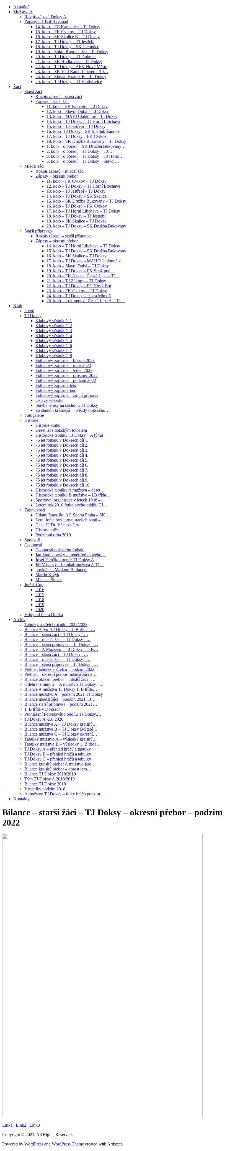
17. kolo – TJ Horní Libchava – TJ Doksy (83, 211)
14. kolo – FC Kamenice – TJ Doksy (67, 26)
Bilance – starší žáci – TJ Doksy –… (56, 634)
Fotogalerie (34, 415)
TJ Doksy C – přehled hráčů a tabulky (57, 759)
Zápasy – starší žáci (52, 101)
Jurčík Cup (33, 584)
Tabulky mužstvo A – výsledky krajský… (60, 739)
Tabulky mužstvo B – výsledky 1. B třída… (62, 744)
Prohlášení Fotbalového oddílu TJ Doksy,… (62, 714)
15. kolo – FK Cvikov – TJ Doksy (65, 31)
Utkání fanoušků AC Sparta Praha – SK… (72, 515)
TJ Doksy (33, 315)
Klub (17, 305)
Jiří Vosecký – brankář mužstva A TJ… (69, 564)
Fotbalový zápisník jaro (55, 390)
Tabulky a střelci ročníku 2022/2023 (55, 624)
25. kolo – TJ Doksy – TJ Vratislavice (68, 81)
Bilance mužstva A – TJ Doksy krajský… (60, 724)
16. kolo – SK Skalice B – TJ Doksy (67, 36)
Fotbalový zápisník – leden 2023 (63, 370)
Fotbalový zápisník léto (55, 385)
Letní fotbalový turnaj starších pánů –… (70, 520)
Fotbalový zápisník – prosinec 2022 (66, 375)
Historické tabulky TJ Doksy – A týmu (69, 435)
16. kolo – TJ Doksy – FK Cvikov (77, 206)
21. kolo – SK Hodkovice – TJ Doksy (68, 61)
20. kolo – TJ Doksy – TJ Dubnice (65, 56)
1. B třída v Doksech (42, 709)
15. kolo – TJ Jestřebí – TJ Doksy (76, 126)
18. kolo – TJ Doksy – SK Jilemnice (67, 46)
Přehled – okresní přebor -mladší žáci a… (60, 674)
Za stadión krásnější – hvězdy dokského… (72, 410)
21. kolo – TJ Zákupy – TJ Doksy (76, 280)
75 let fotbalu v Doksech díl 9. (61, 480)
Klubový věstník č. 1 (53, 320)
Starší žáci (33, 91)
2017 (39, 594)
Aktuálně (21, 6)
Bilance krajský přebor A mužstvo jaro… (60, 764)
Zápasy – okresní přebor (56, 176)
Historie (31, 420)
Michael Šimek (48, 579)
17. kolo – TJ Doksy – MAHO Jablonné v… (86, 260)
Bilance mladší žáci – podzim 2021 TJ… (60, 699)
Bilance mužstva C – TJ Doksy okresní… (60, 734)
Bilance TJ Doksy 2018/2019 (50, 774)
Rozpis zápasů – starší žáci (58, 96)
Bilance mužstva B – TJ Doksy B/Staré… (60, 729)
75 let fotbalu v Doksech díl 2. (61, 445)
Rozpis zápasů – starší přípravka (63, 236)
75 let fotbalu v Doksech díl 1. (61, 440)
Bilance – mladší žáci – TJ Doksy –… (57, 639)
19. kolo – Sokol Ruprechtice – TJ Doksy (71, 51)
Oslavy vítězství (49, 400)
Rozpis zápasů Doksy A (45, 16)
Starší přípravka (38, 231)
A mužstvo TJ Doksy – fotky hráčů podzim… (64, 794)
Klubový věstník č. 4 (53, 335)
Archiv (19, 619)
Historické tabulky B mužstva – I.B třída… (72, 495)
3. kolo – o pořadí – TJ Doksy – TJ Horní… (85, 156)
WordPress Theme (68, 1144)
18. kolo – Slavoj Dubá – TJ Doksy (78, 265)
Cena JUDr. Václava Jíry (57, 525)
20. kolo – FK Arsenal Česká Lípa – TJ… (83, 275)
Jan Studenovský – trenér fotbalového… (70, 554)
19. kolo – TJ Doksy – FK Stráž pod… (81, 270)
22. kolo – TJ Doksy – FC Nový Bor (79, 285)
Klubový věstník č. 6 (53, 345)
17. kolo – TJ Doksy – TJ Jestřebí (64, 41)
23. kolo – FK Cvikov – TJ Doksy (77, 290)
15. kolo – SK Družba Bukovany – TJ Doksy (86, 201)
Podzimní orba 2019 (53, 534)
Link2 (21, 1125)
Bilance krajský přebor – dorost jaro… (57, 769)
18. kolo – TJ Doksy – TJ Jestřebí (76, 216)
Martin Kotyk (47, 574)
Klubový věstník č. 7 (53, 350)
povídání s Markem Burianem (61, 569)
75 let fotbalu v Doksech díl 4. (61, 455)
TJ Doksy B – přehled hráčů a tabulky (57, 754)
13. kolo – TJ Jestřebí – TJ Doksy (76, 191)
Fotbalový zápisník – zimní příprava (66, 395)
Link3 (34, 1125)
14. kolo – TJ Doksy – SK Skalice (77, 196)
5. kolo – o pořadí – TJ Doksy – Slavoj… (83, 161)
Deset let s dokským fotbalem (61, 430)
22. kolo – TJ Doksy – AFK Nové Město (71, 66)
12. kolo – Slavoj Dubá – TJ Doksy (78, 111)
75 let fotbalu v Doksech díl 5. (61, 460)
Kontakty (21, 798)
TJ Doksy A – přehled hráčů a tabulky (57, 749)
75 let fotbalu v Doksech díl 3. (61, 450)
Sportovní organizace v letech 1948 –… (70, 500)
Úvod (29, 310)
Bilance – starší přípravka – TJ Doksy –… (61, 644)
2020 (39, 609)
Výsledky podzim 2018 (44, 789)
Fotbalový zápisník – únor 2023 (63, 365)
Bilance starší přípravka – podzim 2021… (60, 704)
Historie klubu (47, 425)
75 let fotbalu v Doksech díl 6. (61, 465)
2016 (39, 589)
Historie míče (47, 529)
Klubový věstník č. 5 (53, 340)
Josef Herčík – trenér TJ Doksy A (64, 559)
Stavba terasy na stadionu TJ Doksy (66, 405)
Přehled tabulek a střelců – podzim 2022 (59, 669)
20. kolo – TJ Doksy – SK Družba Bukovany (86, 226)
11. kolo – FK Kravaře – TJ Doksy (77, 106)
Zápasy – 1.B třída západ (46, 21)
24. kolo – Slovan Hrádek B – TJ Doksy (70, 76)
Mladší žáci (34, 166)
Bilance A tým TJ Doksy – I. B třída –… (59, 629)
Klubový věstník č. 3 (53, 330)
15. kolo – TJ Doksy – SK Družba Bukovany (86, 251)
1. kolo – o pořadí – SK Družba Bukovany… (86, 146)
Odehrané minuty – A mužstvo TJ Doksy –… (64, 684)
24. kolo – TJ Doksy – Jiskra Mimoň (79, 295)
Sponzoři (32, 539)
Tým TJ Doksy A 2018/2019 (49, 779)
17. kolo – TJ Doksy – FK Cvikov (77, 136)
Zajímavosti (34, 510)
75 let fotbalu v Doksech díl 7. (61, 470)
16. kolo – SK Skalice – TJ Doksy (77, 256)
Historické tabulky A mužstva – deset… (70, 490)
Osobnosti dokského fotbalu (59, 549)
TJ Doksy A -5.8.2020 (43, 719)
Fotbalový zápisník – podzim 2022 (65, 380)
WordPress (33, 1144)
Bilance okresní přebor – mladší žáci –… (60, 679)
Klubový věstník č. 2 (53, 325)
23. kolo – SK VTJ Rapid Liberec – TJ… (71, 71)
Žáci (17, 86)
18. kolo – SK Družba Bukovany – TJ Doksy (86, 141)
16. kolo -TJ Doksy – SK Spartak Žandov (83, 131)
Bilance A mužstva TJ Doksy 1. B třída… (60, 689)
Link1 (7, 1125)
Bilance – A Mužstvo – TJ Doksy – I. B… (61, 649)
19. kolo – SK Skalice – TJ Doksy (77, 221)
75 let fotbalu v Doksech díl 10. (63, 485)
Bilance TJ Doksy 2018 (45, 784)
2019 (39, 604)
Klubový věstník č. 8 (53, 355)
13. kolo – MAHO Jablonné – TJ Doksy (82, 116)
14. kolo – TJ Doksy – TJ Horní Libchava (83, 121)
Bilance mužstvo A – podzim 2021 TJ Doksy (63, 694)
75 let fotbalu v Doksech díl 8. (61, 475)
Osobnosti (33, 544)
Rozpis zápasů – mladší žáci (59, 171)
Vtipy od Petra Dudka (43, 614)
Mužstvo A (23, 11)
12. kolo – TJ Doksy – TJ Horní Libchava (83, 186)
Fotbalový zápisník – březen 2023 (65, 360)
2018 (39, 599)
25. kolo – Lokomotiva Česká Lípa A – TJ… (86, 300)
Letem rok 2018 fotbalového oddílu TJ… (71, 505)
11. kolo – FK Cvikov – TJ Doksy (77, 181)
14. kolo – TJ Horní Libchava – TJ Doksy (83, 246)
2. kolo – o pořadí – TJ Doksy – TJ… (79, 151)
